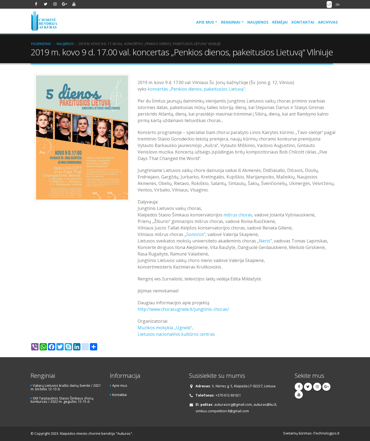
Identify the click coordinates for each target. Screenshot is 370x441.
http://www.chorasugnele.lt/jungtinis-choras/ (183, 309)
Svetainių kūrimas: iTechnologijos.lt (311, 433)
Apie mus (205, 22)
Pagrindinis (41, 43)
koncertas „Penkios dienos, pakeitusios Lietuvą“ (196, 89)
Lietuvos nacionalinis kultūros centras (176, 334)
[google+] (64, 4)
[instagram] (55, 4)
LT (329, 4)
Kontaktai (302, 22)
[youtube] (74, 4)
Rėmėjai (280, 22)
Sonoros (195, 234)
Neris (264, 241)
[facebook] (36, 4)
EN (337, 4)
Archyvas (328, 22)
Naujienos (257, 22)
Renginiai (230, 22)
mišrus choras (237, 215)
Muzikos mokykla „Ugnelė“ (165, 328)
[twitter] (45, 4)
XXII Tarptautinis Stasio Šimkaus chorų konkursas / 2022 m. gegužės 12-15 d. (62, 400)
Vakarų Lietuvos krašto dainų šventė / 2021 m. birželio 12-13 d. (66, 387)
